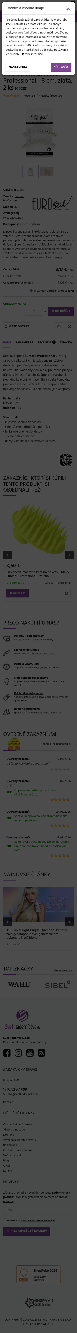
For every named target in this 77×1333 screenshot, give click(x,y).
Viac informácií (34, 54)
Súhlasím (61, 67)
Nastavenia (18, 67)
